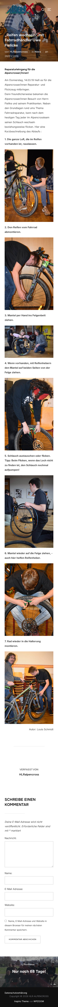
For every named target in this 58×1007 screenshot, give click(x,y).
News (37, 51)
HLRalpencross (19, 51)
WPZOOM (39, 1001)
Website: (10, 904)
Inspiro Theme (21, 1001)
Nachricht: (11, 838)
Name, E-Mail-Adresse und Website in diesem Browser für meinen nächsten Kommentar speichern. (26, 925)
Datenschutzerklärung (16, 992)
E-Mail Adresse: (14, 889)
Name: (8, 873)
